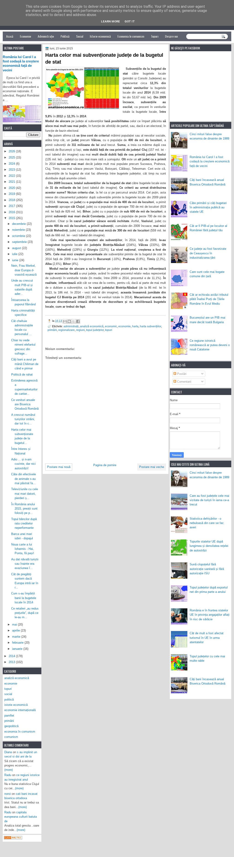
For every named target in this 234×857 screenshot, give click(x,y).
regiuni (80, 329)
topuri (108, 329)
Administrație (46, 36)
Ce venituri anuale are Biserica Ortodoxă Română (25, 404)
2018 (12, 200)
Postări (181, 374)
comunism (11, 737)
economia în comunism (19, 731)
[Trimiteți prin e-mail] (65, 321)
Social (79, 36)
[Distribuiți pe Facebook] (78, 321)
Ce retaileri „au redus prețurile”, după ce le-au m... (25, 613)
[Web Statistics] (13, 838)
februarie (18, 642)
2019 (12, 194)
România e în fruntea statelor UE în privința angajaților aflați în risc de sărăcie (209, 615)
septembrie (20, 242)
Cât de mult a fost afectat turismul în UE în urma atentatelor (206, 637)
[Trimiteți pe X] (73, 321)
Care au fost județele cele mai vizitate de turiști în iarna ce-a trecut (209, 500)
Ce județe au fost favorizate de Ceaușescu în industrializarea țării (208, 253)
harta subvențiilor (150, 326)
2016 (12, 212)
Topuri (154, 36)
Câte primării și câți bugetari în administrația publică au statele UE (208, 207)
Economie (25, 36)
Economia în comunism (130, 36)
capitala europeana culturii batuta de (20, 817)
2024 (12, 163)
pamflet (9, 715)
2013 (12, 662)
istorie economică (16, 705)
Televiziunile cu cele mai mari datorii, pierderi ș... (24, 493)
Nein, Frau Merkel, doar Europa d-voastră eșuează (24, 270)
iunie (15, 260)
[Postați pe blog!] (69, 321)
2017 (12, 206)
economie (124, 326)
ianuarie (17, 648)
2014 (12, 656)
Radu (7, 775)
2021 (12, 181)
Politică (65, 36)
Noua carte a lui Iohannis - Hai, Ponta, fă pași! (22, 549)
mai (15, 624)
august (17, 248)
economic (111, 326)
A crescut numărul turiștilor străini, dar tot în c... (23, 419)
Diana (8, 752)
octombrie (19, 236)
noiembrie (19, 229)
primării (52, 329)
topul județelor (95, 329)
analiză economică (92, 326)
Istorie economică (100, 36)
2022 (12, 175)
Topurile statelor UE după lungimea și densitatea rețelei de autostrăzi (209, 546)
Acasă (9, 36)
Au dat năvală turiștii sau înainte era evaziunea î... (24, 564)
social (8, 694)
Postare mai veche (151, 467)
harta (135, 326)
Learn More (110, 21)
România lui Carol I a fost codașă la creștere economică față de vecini (209, 161)
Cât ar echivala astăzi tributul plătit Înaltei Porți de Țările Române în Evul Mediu (209, 299)
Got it (130, 21)
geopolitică (11, 726)
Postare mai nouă (58, 467)
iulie (15, 254)
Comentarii (183, 381)
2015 (12, 218)
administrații (71, 326)
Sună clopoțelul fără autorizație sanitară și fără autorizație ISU (207, 569)
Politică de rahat (22, 374)
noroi (7, 793)
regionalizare (66, 329)
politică (9, 699)
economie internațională (20, 710)
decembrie (19, 224)
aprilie (16, 630)
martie (16, 636)
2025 (12, 157)
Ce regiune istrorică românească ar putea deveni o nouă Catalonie (210, 345)
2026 (12, 151)
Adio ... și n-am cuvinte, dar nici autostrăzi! (23, 464)
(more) (8, 769)
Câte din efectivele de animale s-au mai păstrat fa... (23, 479)
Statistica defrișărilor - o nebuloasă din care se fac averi (207, 523)
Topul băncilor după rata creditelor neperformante (24, 523)
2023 (12, 169)
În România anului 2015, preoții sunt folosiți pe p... (24, 508)
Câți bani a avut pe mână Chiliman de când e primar (24, 364)
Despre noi (171, 36)
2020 (12, 188)
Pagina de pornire (104, 465)
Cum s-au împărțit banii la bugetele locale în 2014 (23, 598)
